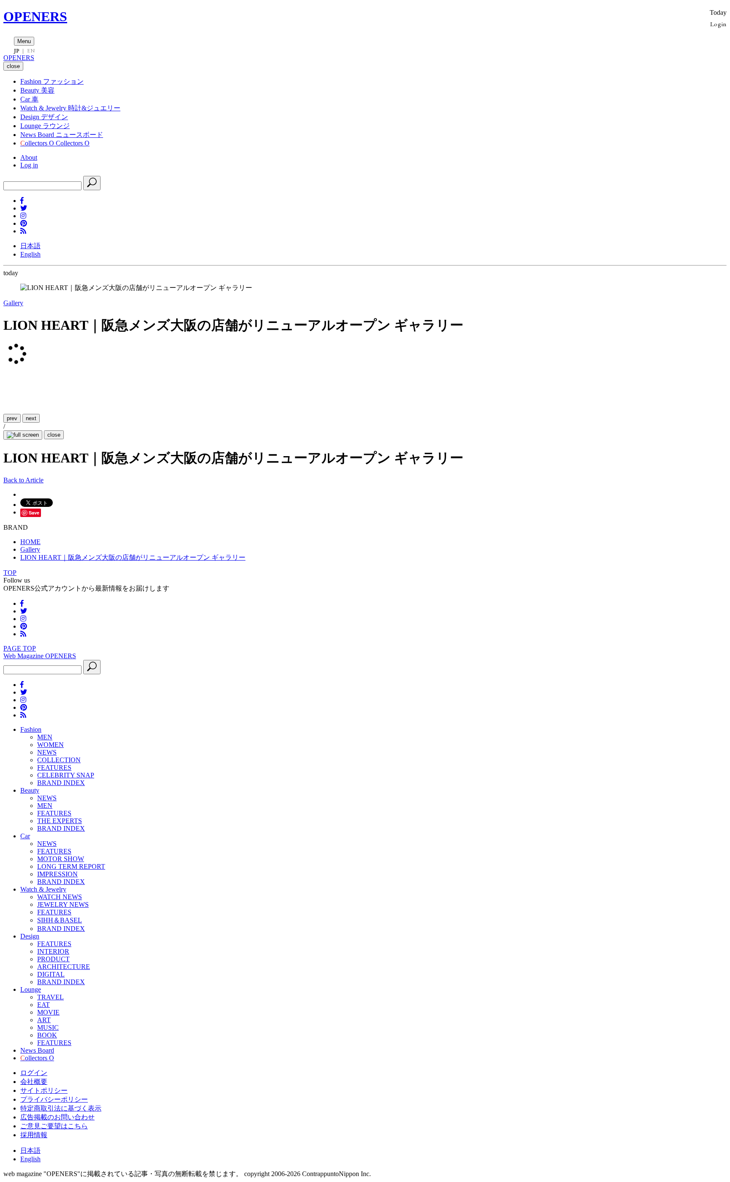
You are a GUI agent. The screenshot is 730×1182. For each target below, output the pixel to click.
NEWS (47, 752)
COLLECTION (59, 759)
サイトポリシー (44, 1090)
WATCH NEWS (59, 896)
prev (12, 418)
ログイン (33, 1072)
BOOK (47, 1035)
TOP (9, 572)
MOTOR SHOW (60, 858)
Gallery (13, 302)
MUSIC (48, 1027)
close (53, 435)
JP (16, 50)
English (30, 254)
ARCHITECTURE (63, 966)
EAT (43, 1004)
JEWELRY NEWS (63, 904)
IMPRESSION (57, 874)
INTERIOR (53, 951)
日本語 (30, 245)
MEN (44, 737)
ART (44, 1019)
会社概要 (33, 1081)
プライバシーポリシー (54, 1099)
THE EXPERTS (59, 820)
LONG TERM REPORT (71, 866)
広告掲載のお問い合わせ (57, 1117)
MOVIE (48, 1012)
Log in (29, 165)
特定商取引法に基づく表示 (60, 1108)
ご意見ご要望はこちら (54, 1126)
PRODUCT (53, 959)
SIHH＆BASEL (59, 920)
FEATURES (54, 767)
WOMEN (50, 744)
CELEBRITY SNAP (65, 775)
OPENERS (35, 16)
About (28, 157)
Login (718, 24)
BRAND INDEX (61, 782)
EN (31, 50)
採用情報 (33, 1134)
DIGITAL (51, 974)
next (31, 418)
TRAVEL (50, 997)
